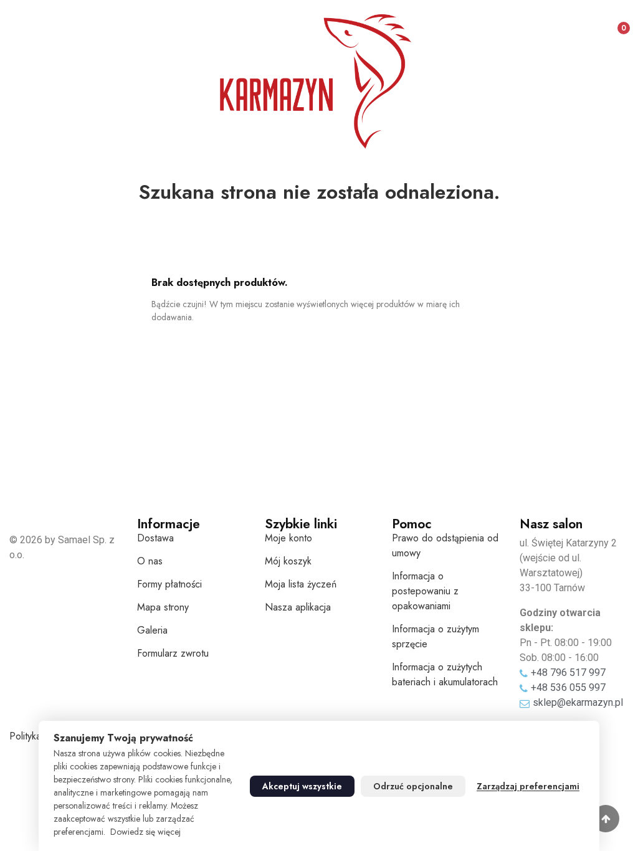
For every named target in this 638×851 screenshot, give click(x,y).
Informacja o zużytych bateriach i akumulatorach (445, 674)
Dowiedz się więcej (145, 831)
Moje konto (288, 538)
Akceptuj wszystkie (302, 786)
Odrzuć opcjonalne (413, 786)
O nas (150, 561)
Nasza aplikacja (298, 607)
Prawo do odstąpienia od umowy (445, 545)
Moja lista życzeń (300, 584)
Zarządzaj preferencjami (528, 786)
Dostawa (155, 538)
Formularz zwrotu (173, 653)
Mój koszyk (288, 561)
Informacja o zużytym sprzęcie (435, 636)
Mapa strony (163, 607)
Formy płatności (169, 584)
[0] (613, 23)
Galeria (152, 630)
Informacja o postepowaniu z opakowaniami (425, 591)
